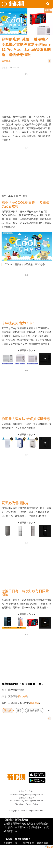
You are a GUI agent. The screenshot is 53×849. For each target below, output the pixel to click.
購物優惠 (6, 61)
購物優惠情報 (34, 710)
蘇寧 (19, 710)
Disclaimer (19, 804)
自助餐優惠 (28, 843)
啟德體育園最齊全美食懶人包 (18, 823)
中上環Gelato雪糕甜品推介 (28, 827)
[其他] (49, 62)
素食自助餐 (42, 843)
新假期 (4, 67)
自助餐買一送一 (11, 843)
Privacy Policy (32, 804)
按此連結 (22, 696)
